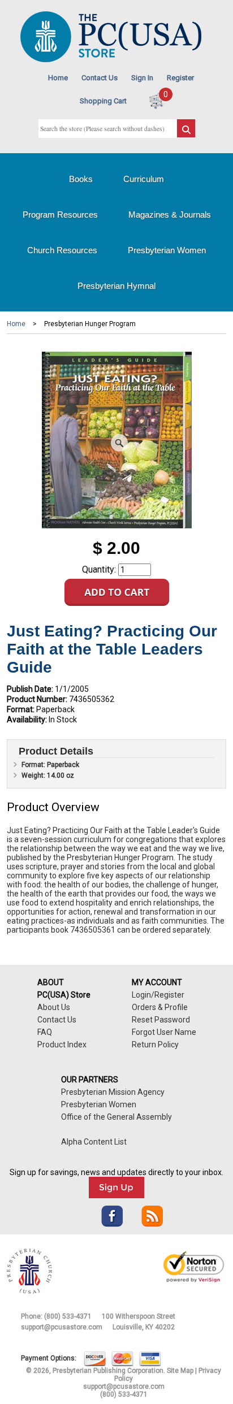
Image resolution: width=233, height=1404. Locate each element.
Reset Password (161, 1019)
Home (58, 77)
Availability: (27, 719)
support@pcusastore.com (61, 1327)
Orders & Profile (160, 1007)
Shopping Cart (103, 101)
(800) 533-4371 (68, 1316)
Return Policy (155, 1044)
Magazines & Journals (169, 214)
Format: (20, 709)
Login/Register (158, 994)
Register (180, 77)
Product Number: (37, 699)
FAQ (44, 1032)
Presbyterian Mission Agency (113, 1092)
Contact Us (99, 77)
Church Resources (62, 250)
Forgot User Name (164, 1032)
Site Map (180, 1371)
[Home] (110, 59)
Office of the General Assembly (116, 1116)
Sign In (142, 77)
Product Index (62, 1044)
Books (81, 179)
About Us (53, 1007)
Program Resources (60, 214)
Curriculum (143, 179)
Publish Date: (30, 689)
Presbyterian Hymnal (116, 286)
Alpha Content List (94, 1141)
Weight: (34, 775)
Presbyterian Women (167, 250)
